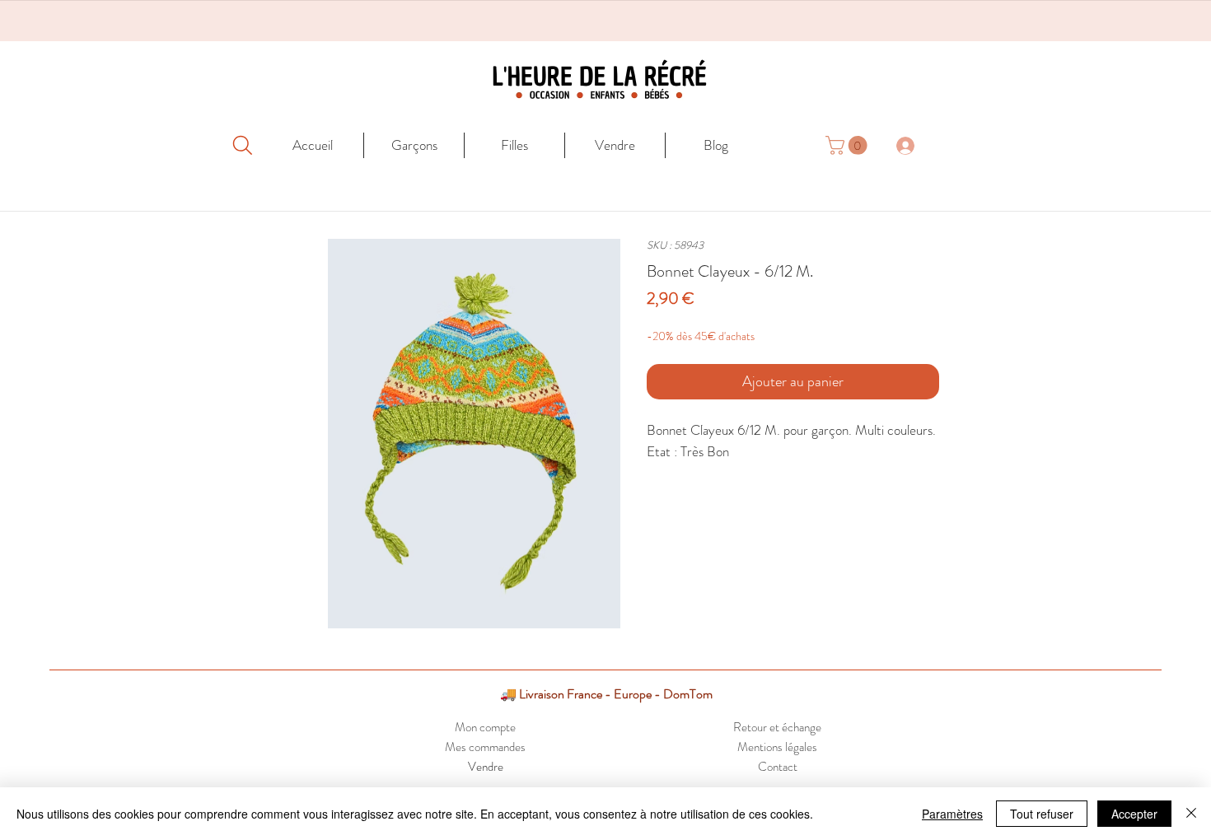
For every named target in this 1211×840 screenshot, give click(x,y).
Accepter (1134, 813)
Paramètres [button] (952, 813)
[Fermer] (1191, 813)
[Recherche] (242, 145)
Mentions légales (777, 747)
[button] (848, 145)
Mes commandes (485, 747)
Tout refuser (1041, 813)
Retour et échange (777, 727)
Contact (777, 767)
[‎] (914, 145)
